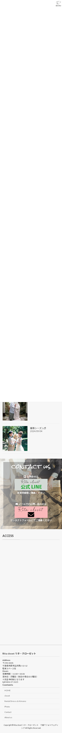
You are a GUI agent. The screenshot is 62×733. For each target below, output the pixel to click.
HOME (7, 690)
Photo (7, 706)
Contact (7, 712)
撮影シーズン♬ (38, 428)
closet (7, 695)
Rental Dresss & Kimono (15, 701)
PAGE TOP (57, 707)
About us (8, 717)
